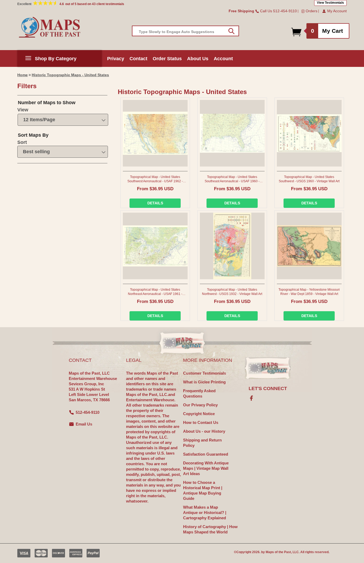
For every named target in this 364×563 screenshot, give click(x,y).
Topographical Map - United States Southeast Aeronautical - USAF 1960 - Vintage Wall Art (232, 179)
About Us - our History (204, 431)
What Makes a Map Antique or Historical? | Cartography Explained (204, 512)
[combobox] (185, 31)
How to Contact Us (200, 422)
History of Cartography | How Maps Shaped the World (210, 529)
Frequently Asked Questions (199, 393)
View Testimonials (330, 3)
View (22, 109)
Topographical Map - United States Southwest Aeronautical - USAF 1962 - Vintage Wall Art (155, 179)
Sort (22, 142)
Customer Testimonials (204, 373)
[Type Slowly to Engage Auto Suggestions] (231, 31)
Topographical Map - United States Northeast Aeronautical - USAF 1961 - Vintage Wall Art (155, 292)
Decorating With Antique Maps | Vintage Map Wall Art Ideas (206, 468)
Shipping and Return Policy (202, 443)
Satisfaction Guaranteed (205, 454)
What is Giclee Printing (204, 382)
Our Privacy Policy (200, 405)
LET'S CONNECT (268, 388)
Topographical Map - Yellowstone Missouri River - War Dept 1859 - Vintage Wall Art (309, 292)
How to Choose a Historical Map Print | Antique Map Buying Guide (202, 490)
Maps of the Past (278, 552)
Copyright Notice (199, 413)
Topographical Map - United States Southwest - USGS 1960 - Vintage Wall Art (309, 179)
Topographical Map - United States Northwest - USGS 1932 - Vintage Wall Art (232, 292)
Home (22, 75)
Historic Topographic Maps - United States (70, 75)
